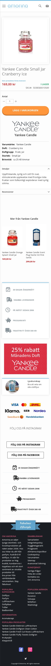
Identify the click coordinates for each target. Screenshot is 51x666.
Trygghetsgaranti (35, 545)
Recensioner (7, 192)
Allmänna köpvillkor (37, 551)
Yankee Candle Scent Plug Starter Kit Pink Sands (35, 255)
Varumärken (33, 557)
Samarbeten (33, 539)
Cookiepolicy (34, 554)
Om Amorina (34, 579)
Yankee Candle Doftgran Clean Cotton (19, 628)
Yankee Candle (34, 593)
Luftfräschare (8, 601)
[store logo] (12, 6)
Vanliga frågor (34, 570)
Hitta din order (34, 573)
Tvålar (5, 607)
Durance (31, 596)
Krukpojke (7, 637)
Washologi (32, 604)
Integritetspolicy (35, 542)
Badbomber (7, 610)
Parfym (5, 598)
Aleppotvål (7, 640)
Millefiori (32, 601)
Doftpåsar (6, 604)
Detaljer (5, 168)
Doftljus (5, 595)
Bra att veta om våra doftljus (34, 385)
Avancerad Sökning (37, 563)
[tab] (25, 168)
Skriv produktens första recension (14, 81)
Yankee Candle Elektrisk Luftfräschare (19, 625)
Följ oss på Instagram (25, 444)
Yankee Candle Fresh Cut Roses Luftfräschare (23, 631)
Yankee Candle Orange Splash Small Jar (12, 253)
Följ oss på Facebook (26, 455)
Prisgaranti (33, 548)
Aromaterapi (8, 618)
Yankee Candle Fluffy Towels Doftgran (19, 634)
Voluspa (31, 598)
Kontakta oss (34, 576)
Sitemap (31, 560)
